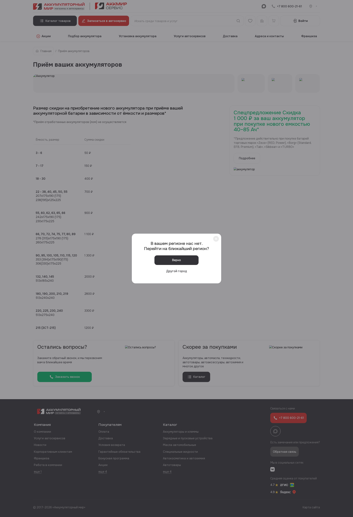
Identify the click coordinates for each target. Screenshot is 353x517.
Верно (176, 260)
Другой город (176, 271)
